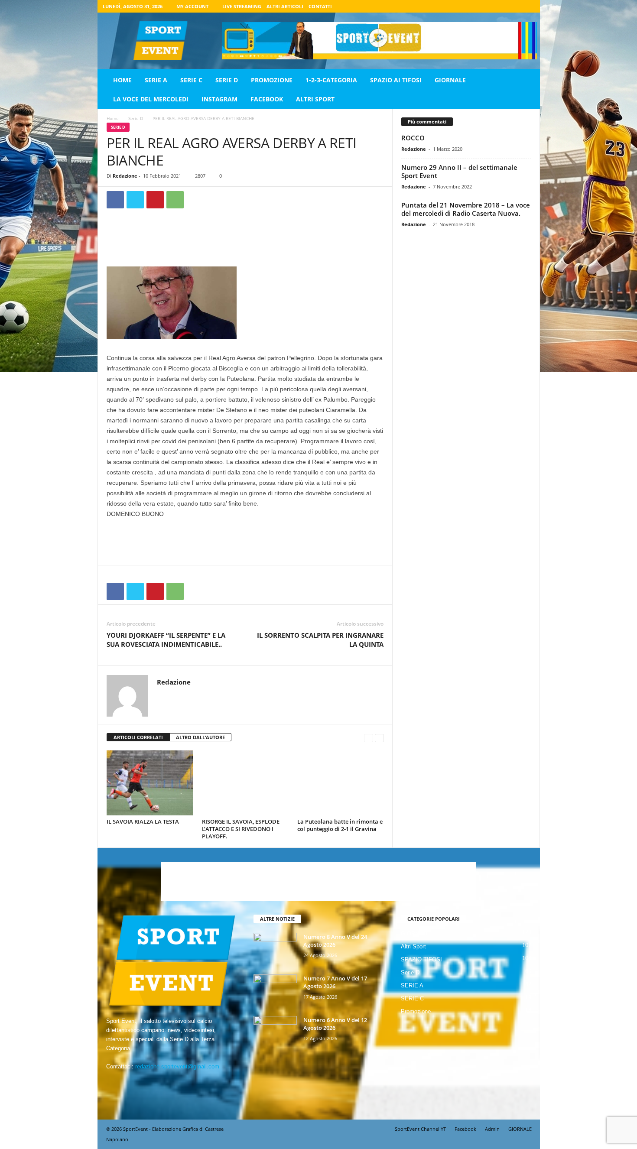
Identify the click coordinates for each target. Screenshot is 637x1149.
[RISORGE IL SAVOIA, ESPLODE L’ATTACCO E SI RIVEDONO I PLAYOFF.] (245, 782)
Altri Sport (315, 99)
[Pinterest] (155, 199)
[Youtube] (528, 6)
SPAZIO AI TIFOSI (396, 80)
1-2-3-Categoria (331, 80)
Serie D (226, 80)
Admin (492, 1129)
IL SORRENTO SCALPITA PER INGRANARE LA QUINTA (320, 640)
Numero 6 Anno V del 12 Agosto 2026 (335, 1024)
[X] (515, 6)
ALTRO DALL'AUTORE (200, 737)
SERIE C (191, 80)
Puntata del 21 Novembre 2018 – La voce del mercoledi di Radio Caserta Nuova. (465, 209)
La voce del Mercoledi (150, 99)
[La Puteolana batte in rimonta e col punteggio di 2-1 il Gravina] (340, 782)
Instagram (219, 99)
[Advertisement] (245, 244)
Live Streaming (241, 6)
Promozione (271, 80)
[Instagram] (501, 6)
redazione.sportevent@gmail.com (177, 1066)
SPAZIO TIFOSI (421, 959)
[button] (526, 89)
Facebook (266, 99)
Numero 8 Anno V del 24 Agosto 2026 (335, 940)
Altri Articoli (284, 6)
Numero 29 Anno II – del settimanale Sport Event (459, 171)
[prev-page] (368, 737)
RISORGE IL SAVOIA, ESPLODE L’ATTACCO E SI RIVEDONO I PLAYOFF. (241, 829)
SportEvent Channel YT (420, 1129)
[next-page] (379, 737)
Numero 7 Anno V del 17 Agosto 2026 (335, 982)
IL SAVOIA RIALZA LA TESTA (143, 821)
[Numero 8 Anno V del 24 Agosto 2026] (275, 949)
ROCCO (413, 137)
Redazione (125, 175)
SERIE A (156, 80)
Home (122, 80)
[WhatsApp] (175, 199)
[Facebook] (488, 6)
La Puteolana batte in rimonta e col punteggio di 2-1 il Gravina (340, 825)
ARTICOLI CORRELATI (138, 737)
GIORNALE (450, 80)
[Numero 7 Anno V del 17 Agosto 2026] (275, 990)
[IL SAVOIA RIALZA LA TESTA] (150, 782)
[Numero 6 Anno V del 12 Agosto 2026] (275, 1032)
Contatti (320, 6)
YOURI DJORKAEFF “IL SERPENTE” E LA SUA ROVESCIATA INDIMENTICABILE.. (166, 640)
